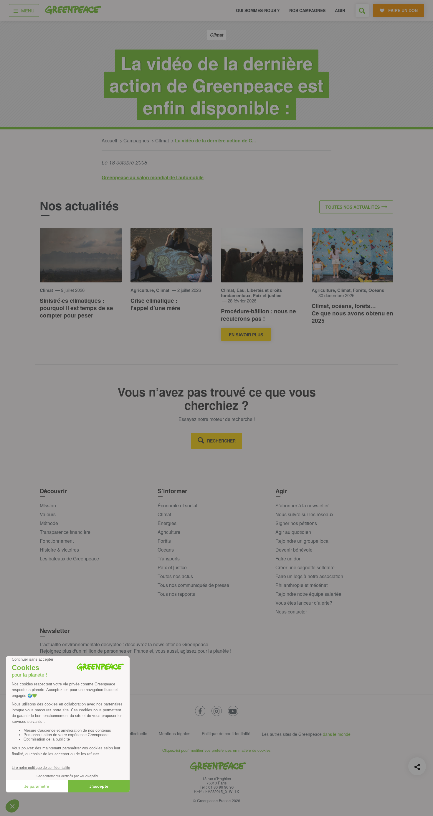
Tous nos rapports (176, 593)
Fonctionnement (57, 540)
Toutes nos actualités (352, 207)
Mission (48, 505)
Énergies (167, 523)
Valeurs (48, 514)
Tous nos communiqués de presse (193, 585)
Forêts (164, 540)
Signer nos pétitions (296, 523)
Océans (166, 549)
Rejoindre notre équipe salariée (308, 593)
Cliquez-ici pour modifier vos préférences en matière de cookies (216, 750)
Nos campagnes (307, 10)
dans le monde (337, 734)
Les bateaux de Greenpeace (69, 558)
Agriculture (169, 532)
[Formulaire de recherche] (362, 10)
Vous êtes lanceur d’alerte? (303, 602)
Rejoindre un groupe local (302, 540)
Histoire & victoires (59, 549)
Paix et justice (172, 567)
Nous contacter (291, 611)
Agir (340, 10)
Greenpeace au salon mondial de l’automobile (153, 177)
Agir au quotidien (293, 532)
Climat (164, 514)
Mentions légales (174, 733)
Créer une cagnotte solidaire (305, 567)
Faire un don (288, 558)
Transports (169, 558)
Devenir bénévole (294, 549)
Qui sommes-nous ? (258, 10)
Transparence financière (65, 532)
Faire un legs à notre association (309, 576)
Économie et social (177, 505)
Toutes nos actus (175, 576)
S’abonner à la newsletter (302, 505)
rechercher (221, 441)
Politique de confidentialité (226, 733)
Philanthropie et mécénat (301, 585)
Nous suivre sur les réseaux (304, 514)
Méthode (49, 523)
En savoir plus (246, 335)
